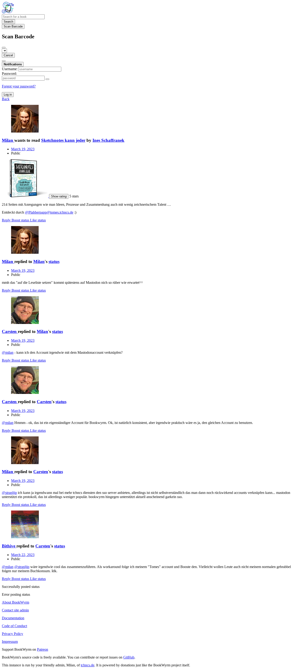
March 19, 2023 (22, 149)
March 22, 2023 (22, 555)
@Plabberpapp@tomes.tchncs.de (49, 212)
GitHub (128, 657)
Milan (39, 261)
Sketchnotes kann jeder (63, 140)
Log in (8, 94)
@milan (7, 352)
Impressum (10, 642)
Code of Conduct (14, 626)
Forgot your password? (19, 86)
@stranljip (9, 493)
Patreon (42, 649)
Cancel (8, 55)
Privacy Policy (12, 634)
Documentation (13, 618)
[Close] (4, 47)
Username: (10, 69)
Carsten (44, 401)
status (54, 261)
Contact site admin (15, 610)
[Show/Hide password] (47, 79)
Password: (9, 74)
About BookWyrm (15, 602)
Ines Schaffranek (108, 140)
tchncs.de (87, 665)
